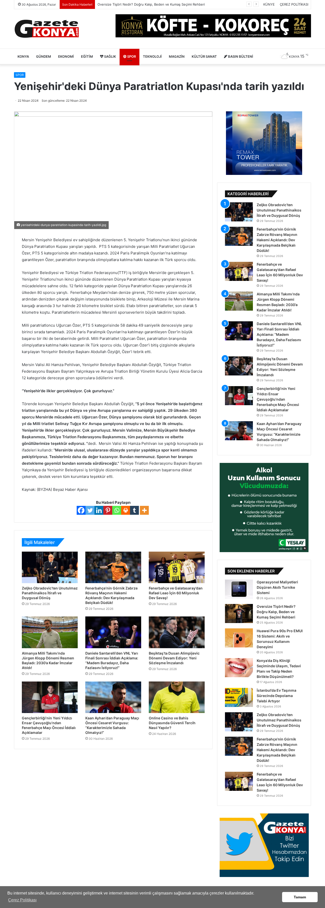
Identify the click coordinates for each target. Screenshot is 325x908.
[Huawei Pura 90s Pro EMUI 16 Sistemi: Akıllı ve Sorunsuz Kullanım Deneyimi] (239, 637)
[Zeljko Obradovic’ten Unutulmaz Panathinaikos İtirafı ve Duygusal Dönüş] (50, 567)
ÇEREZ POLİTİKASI (294, 4)
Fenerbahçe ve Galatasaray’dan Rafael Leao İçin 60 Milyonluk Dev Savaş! (176, 593)
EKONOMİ (66, 56)
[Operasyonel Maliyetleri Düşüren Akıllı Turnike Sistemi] (239, 589)
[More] (144, 510)
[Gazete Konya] (46, 28)
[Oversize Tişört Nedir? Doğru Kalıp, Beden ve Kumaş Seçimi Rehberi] (239, 613)
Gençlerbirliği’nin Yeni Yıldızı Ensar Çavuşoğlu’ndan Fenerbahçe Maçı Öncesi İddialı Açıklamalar (278, 399)
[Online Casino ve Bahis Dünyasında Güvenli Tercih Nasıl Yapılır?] (177, 697)
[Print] (125, 510)
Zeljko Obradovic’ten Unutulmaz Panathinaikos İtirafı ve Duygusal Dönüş (50, 593)
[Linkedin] (98, 510)
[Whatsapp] (116, 510)
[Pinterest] (107, 510)
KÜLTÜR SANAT (204, 56)
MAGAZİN (177, 56)
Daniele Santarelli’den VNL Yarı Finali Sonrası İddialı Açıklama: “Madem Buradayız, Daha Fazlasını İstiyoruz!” (279, 334)
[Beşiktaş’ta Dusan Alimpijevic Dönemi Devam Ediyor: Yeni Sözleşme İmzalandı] (177, 632)
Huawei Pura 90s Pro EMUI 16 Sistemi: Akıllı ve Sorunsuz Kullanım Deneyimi (157, 4)
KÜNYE (269, 4)
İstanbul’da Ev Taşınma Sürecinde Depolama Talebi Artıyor (276, 695)
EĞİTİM (87, 56)
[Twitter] (90, 510)
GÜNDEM (43, 56)
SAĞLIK (109, 56)
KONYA (23, 56)
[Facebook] (81, 510)
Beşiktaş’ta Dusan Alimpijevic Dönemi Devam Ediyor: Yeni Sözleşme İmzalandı (174, 658)
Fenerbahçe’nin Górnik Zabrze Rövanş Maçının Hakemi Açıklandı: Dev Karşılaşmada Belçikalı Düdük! (277, 240)
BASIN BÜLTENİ (240, 56)
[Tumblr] (134, 510)
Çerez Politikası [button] (22, 900)
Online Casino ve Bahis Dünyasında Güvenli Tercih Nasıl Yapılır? (172, 723)
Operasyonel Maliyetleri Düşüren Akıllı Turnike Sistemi (277, 587)
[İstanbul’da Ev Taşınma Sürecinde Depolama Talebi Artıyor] (239, 697)
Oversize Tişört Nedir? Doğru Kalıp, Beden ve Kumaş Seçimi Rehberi (276, 611)
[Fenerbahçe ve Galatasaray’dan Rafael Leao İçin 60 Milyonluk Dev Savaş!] (177, 567)
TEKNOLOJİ (152, 56)
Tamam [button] (300, 897)
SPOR (131, 56)
